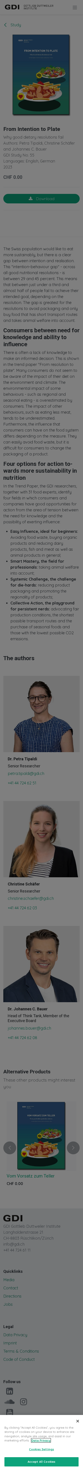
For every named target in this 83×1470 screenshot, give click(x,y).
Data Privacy (40, 1440)
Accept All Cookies (41, 1461)
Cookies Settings (41, 1449)
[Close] (78, 1421)
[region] (41, 1442)
